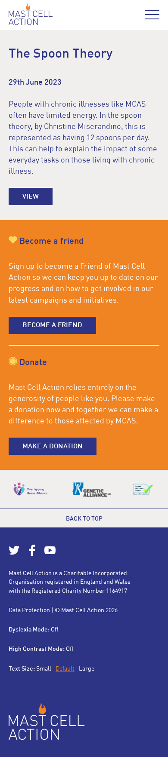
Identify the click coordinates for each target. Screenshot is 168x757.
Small (43, 669)
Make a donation (52, 446)
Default (65, 669)
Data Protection (29, 610)
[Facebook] (32, 554)
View (30, 196)
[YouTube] (50, 554)
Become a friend (52, 325)
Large (86, 669)
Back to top (84, 519)
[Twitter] (14, 554)
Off (54, 630)
